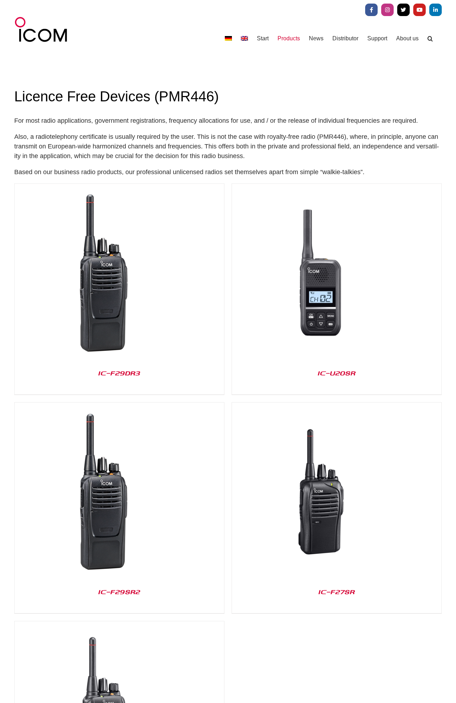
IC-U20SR (337, 373)
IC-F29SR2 (119, 592)
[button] (430, 38)
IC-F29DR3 (119, 373)
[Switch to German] (228, 38)
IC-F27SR (336, 592)
